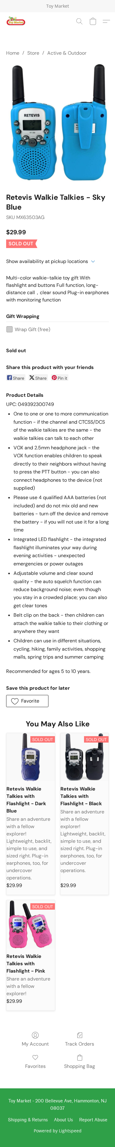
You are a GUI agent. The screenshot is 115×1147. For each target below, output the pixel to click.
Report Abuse (93, 1120)
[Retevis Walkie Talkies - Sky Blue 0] (57, 123)
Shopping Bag (79, 1066)
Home (12, 53)
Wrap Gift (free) (32, 329)
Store (33, 53)
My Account (35, 1044)
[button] (16, 21)
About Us (63, 1120)
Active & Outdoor (66, 53)
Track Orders (79, 1044)
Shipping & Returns (28, 1120)
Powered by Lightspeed (58, 1131)
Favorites (35, 1066)
